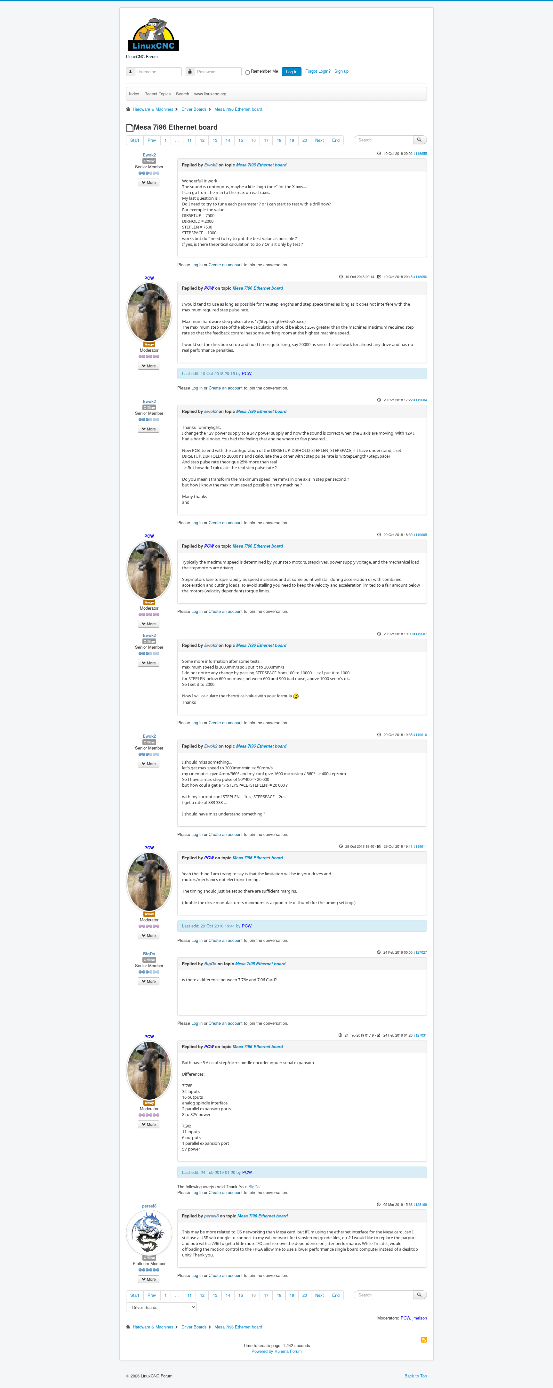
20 (304, 140)
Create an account (226, 264)
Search (182, 94)
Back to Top (416, 1376)
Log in (291, 71)
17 (266, 140)
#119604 (420, 399)
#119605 (420, 534)
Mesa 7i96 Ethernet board (261, 165)
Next (319, 140)
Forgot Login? (318, 71)
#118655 (420, 153)
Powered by (262, 1351)
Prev (152, 140)
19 (292, 140)
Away (149, 344)
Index (134, 94)
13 (215, 140)
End (336, 140)
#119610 (420, 734)
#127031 (420, 1035)
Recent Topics (157, 94)
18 (279, 140)
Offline (149, 160)
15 (240, 140)
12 (202, 140)
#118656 (420, 276)
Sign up (342, 71)
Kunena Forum (288, 1351)
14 (228, 140)
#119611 (420, 846)
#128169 (420, 1204)
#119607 (420, 633)
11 (189, 140)
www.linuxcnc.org (210, 94)
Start (134, 140)
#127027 (420, 952)
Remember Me (264, 71)
